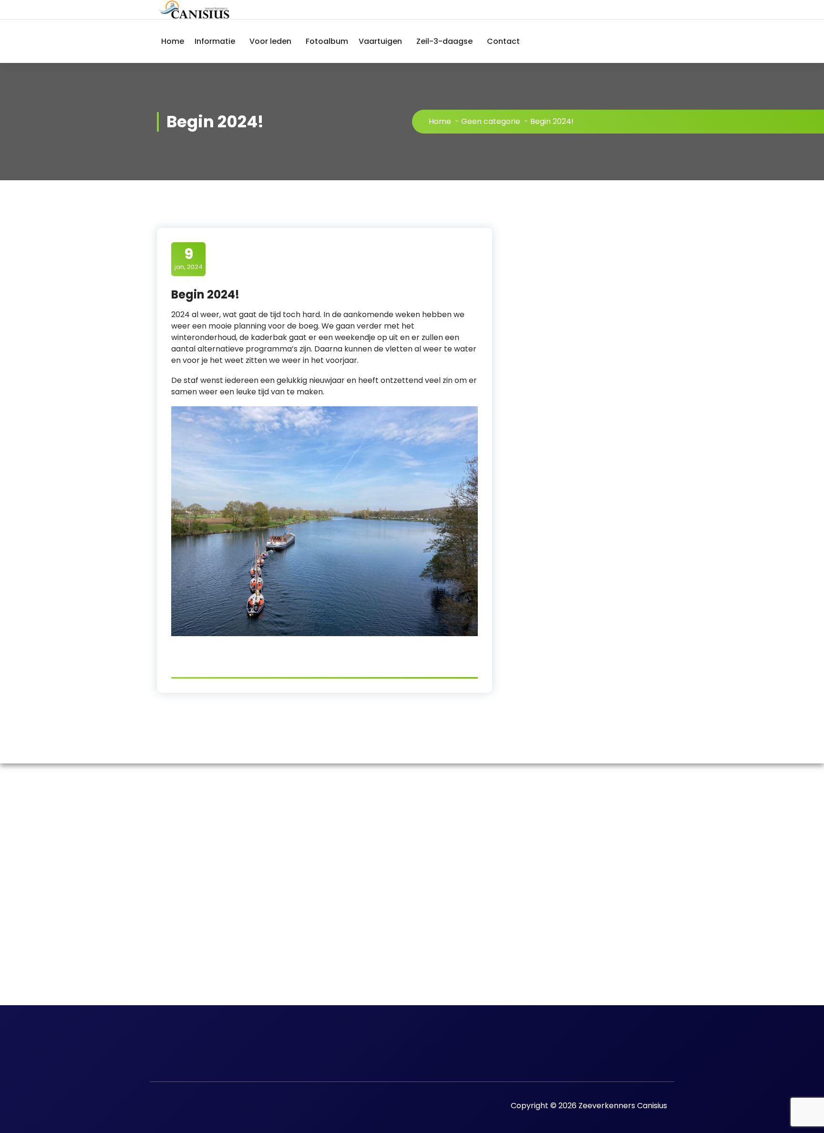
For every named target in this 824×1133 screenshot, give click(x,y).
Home (172, 41)
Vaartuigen (380, 41)
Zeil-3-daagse (444, 41)
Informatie (215, 41)
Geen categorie (490, 121)
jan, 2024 (189, 258)
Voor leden (270, 41)
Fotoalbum (327, 41)
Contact (503, 41)
